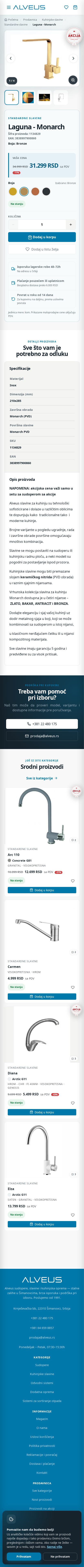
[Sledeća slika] (73, 58)
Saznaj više (54, 1547)
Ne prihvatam (60, 1556)
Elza (11, 1189)
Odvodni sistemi (42, 1383)
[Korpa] (75, 7)
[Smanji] (13, 224)
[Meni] (8, 7)
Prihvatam (24, 1556)
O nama (41, 1428)
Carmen (14, 966)
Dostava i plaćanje (42, 1464)
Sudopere (42, 1365)
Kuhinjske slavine (52, 19)
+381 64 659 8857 (42, 1328)
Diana (13, 1073)
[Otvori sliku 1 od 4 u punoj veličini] (42, 58)
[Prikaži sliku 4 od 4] (61, 97)
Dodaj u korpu (44, 237)
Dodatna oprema (42, 1392)
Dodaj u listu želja (45, 249)
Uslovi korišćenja (42, 1437)
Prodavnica (30, 19)
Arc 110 (13, 854)
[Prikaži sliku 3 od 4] (44, 97)
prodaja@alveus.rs (44, 736)
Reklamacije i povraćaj (42, 1455)
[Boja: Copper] (35, 191)
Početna (13, 19)
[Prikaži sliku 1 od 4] (11, 97)
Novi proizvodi (42, 1500)
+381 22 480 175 (44, 724)
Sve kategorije (42, 1491)
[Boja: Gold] (13, 191)
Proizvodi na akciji (42, 1508)
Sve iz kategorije (39, 778)
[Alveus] (29, 7)
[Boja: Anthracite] (46, 191)
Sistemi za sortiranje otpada (42, 1401)
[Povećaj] (71, 224)
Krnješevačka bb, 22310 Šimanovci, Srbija (41, 1308)
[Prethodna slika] (10, 58)
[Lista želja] (66, 7)
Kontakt (41, 1473)
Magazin (42, 1419)
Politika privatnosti (42, 1446)
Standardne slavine (16, 24)
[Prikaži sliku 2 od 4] (28, 97)
